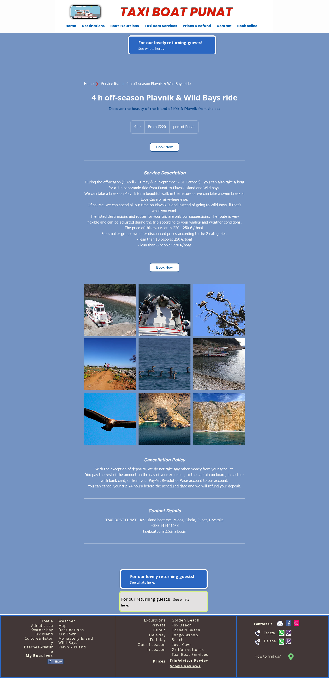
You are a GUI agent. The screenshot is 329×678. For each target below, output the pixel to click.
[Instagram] (296, 623)
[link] (164, 147)
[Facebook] (288, 623)
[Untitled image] (110, 310)
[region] (172, 45)
